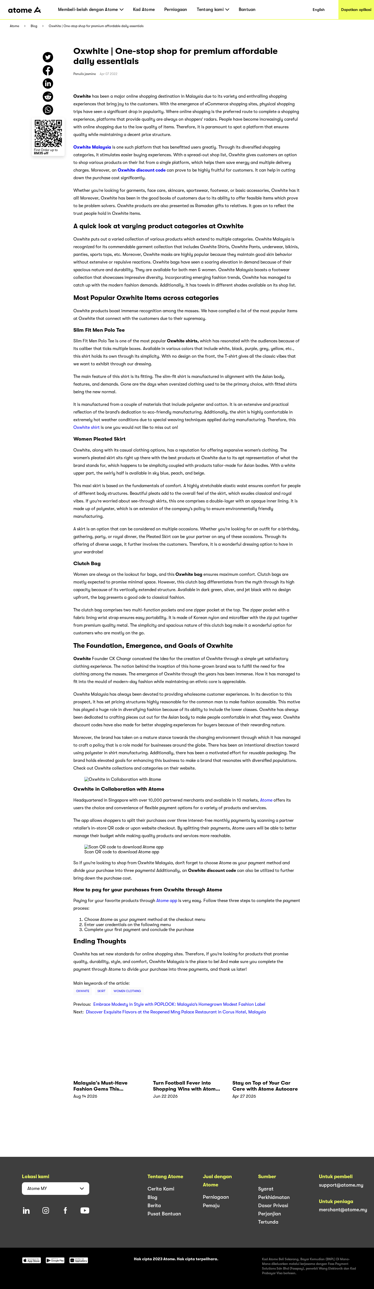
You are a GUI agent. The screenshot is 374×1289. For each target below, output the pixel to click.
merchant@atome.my (343, 1209)
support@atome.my (341, 1185)
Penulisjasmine (84, 74)
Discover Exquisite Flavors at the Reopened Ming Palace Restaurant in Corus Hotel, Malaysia (176, 1012)
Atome (14, 26)
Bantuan (247, 9)
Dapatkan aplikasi (356, 9)
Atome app (166, 900)
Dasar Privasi (273, 1205)
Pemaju (211, 1205)
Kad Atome (144, 9)
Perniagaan (175, 9)
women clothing (127, 991)
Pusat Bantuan (164, 1213)
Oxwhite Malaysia (92, 147)
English (319, 9)
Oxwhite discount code (142, 170)
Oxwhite (82, 991)
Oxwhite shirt (86, 427)
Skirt (101, 991)
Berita (154, 1205)
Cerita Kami (161, 1189)
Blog (34, 26)
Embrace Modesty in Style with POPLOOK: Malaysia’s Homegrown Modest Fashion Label (179, 1004)
